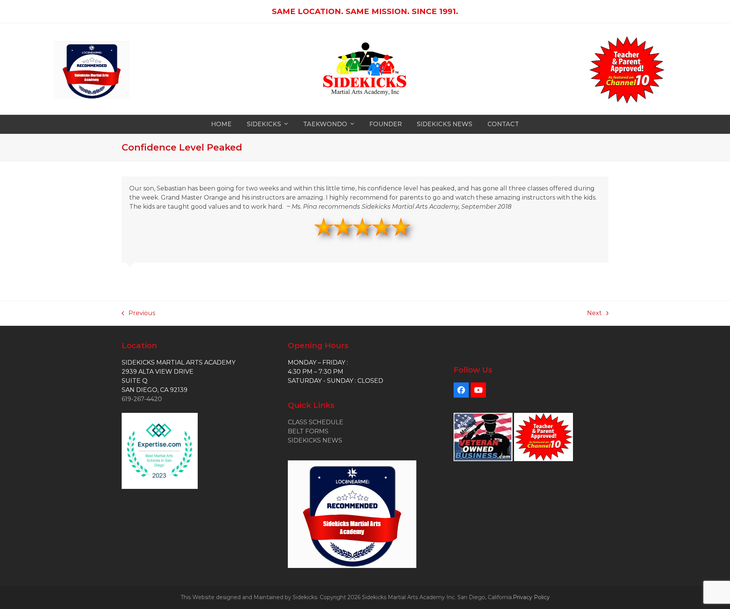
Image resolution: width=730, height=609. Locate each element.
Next (594, 313)
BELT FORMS (308, 431)
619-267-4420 (142, 399)
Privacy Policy (531, 597)
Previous (138, 313)
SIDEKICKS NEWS (315, 440)
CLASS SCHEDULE (315, 422)
